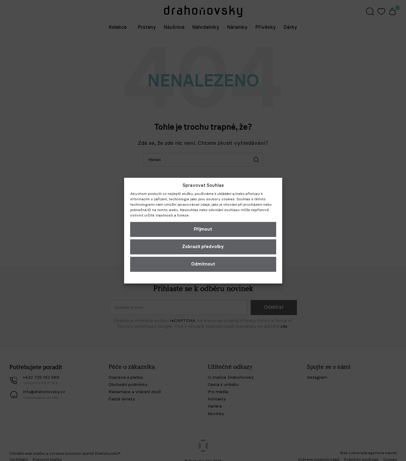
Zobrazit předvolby (203, 246)
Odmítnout (203, 264)
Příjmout (203, 229)
